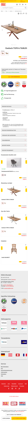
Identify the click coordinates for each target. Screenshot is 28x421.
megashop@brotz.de (8, 288)
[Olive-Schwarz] (5, 175)
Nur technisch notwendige (14, 414)
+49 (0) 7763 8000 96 (8, 284)
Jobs (9, 383)
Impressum (20, 383)
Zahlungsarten (4, 372)
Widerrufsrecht (14, 386)
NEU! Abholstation (5, 366)
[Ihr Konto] (17, 4)
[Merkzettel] (19, 4)
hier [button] (26, 63)
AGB (26, 383)
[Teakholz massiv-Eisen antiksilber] (7, 53)
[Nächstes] (25, 30)
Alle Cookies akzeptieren (19, 418)
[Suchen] (25, 7)
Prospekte (22, 386)
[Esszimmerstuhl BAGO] (14, 163)
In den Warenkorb (15, 76)
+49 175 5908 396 (10, 286)
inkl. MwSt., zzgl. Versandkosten (20, 60)
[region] (14, 30)
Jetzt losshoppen (22, 1)
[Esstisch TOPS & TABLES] (14, 30)
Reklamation (3, 374)
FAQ (2, 368)
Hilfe (2, 375)
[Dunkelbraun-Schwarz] (3, 175)
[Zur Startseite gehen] (3, 4)
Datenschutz (6, 386)
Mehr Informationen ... (20, 411)
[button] (14, 90)
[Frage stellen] (21, 13)
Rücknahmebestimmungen (6, 370)
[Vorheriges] (2, 30)
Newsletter (14, 383)
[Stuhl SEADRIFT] (14, 249)
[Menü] (25, 4)
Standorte (13, 279)
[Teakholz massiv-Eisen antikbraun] (2, 53)
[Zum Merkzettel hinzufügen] (26, 13)
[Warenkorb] (22, 4)
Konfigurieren (6, 418)
